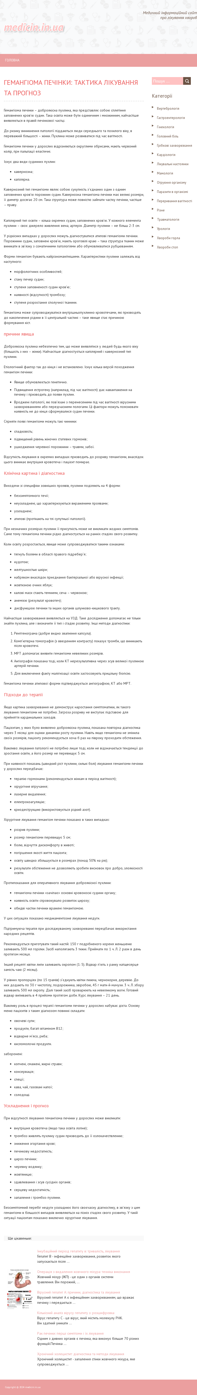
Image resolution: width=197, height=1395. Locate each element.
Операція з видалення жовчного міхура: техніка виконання (83, 1271)
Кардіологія (166, 155)
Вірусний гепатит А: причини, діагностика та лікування (78, 1292)
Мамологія (165, 173)
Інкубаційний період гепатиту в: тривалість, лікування (78, 1251)
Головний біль (167, 136)
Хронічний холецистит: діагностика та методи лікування (80, 1354)
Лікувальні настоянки (173, 164)
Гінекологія (165, 127)
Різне (161, 210)
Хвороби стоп (167, 247)
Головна (12, 60)
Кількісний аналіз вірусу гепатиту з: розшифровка (75, 1312)
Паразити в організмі (172, 192)
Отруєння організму (171, 182)
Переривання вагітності (174, 201)
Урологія (163, 229)
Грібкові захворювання (174, 145)
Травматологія (168, 219)
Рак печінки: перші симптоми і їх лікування (70, 1333)
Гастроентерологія (171, 118)
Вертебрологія (168, 108)
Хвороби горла (168, 238)
